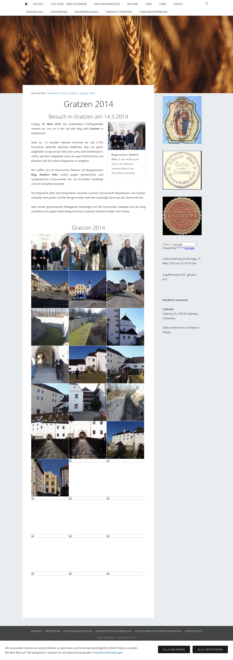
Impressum (52, 631)
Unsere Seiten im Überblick (114, 631)
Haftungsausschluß (77, 631)
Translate (189, 248)
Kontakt (36, 631)
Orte (62, 93)
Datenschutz (193, 631)
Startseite (52, 93)
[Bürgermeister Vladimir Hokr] (126, 136)
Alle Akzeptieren (210, 649)
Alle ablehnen (174, 649)
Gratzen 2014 (87, 93)
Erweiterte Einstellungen (108, 652)
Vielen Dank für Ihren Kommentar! (158, 631)
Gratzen (72, 93)
